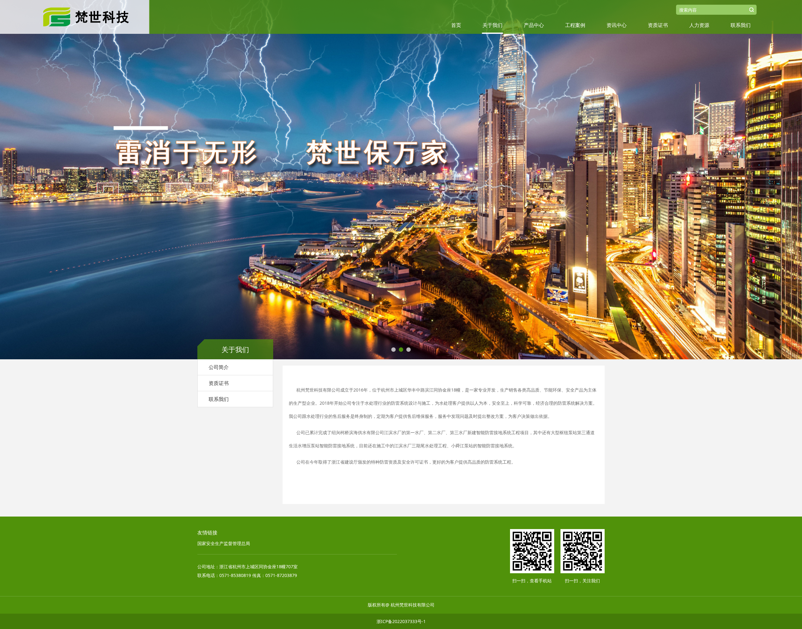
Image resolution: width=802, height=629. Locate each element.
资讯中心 (617, 25)
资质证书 (658, 25)
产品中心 (534, 25)
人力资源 (699, 25)
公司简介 (219, 367)
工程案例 (575, 25)
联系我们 (741, 25)
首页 (456, 25)
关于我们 (492, 25)
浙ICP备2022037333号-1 (401, 621)
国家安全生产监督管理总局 (223, 543)
